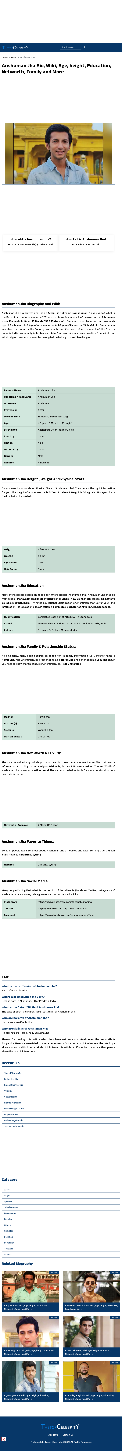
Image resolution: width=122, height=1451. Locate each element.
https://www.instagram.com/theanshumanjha (65, 901)
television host (11, 1207)
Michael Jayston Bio (13, 1120)
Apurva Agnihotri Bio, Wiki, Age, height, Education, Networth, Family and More (29, 1352)
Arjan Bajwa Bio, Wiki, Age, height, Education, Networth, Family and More (26, 1397)
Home (5, 57)
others (7, 1225)
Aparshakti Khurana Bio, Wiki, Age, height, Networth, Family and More (91, 1307)
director (8, 1219)
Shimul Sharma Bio (13, 1073)
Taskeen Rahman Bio (14, 1126)
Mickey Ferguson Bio (14, 1108)
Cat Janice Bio (10, 1096)
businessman (10, 1213)
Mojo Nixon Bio (11, 1114)
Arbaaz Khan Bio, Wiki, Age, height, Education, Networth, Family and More (88, 1352)
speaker (8, 1201)
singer (7, 1195)
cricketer (8, 1231)
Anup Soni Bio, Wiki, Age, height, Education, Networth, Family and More (25, 1307)
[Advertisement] (61, 21)
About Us (53, 1435)
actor (14, 57)
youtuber (8, 1248)
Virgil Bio (8, 1091)
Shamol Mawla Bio (12, 1102)
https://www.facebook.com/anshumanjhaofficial (66, 915)
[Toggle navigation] (118, 47)
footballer (9, 1242)
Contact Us (68, 1435)
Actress (8, 1254)
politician (8, 1237)
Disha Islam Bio (11, 1079)
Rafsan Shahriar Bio (13, 1085)
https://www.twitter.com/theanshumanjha (62, 908)
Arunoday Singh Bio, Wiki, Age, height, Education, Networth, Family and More (89, 1397)
